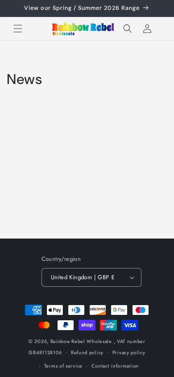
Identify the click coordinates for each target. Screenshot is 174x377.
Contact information (115, 365)
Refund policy (87, 352)
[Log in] (147, 28)
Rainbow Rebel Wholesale (81, 341)
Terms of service (63, 365)
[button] (18, 28)
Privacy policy (128, 352)
